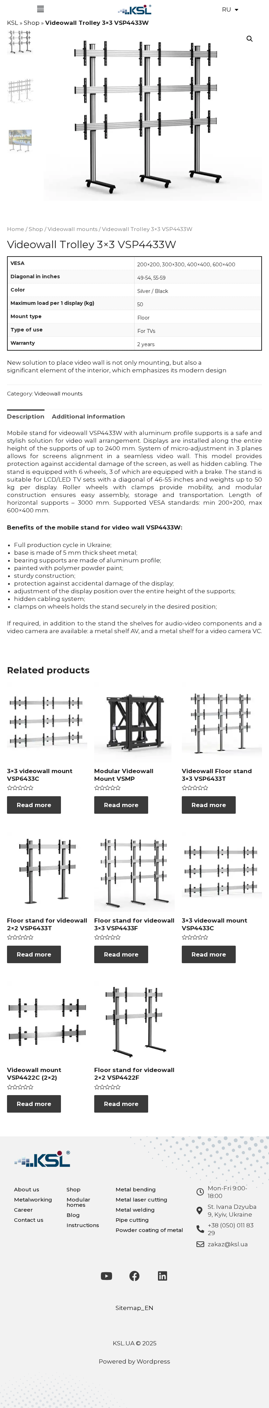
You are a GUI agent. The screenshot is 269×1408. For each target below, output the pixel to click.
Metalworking (33, 1199)
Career (23, 1209)
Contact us (28, 1220)
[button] (40, 9)
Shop (32, 22)
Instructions (83, 1225)
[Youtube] (106, 1276)
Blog (73, 1215)
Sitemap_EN (134, 1307)
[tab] (25, 416)
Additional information (88, 416)
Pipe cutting (132, 1220)
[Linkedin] (162, 1276)
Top (252, 1391)
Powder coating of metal (149, 1230)
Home (15, 229)
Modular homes (78, 1202)
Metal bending (136, 1189)
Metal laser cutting (141, 1199)
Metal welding (135, 1209)
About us (26, 1189)
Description (25, 416)
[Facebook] (134, 1276)
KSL (12, 22)
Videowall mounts (72, 229)
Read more (34, 804)
